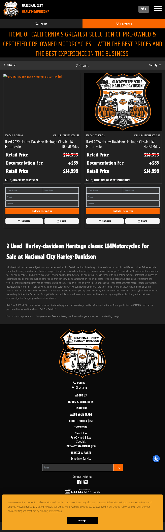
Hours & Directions (81, 402)
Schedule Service (81, 458)
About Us (81, 395)
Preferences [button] (55, 511)
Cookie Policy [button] (120, 506)
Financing (81, 408)
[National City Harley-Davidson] (11, 9)
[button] (156, 459)
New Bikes (81, 433)
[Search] (118, 467)
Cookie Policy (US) (81, 421)
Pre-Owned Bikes (81, 437)
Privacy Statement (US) (81, 446)
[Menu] (158, 9)
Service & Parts (81, 453)
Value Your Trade (81, 415)
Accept (82, 520)
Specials (81, 441)
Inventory (80, 427)
